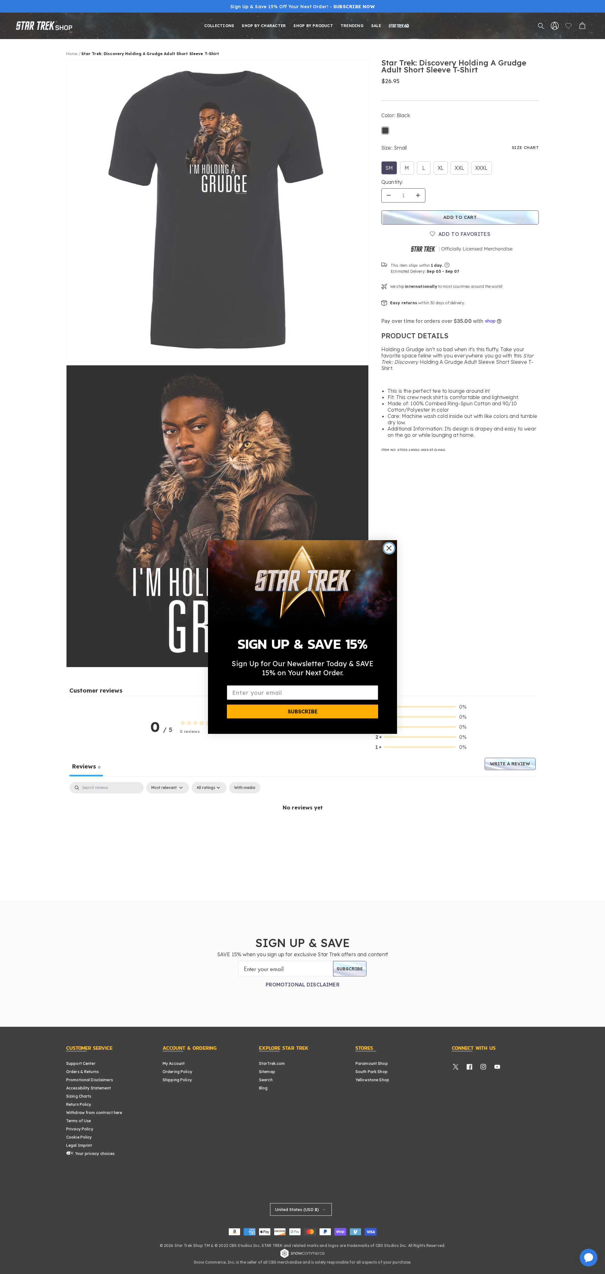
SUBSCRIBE (303, 711)
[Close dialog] (389, 548)
